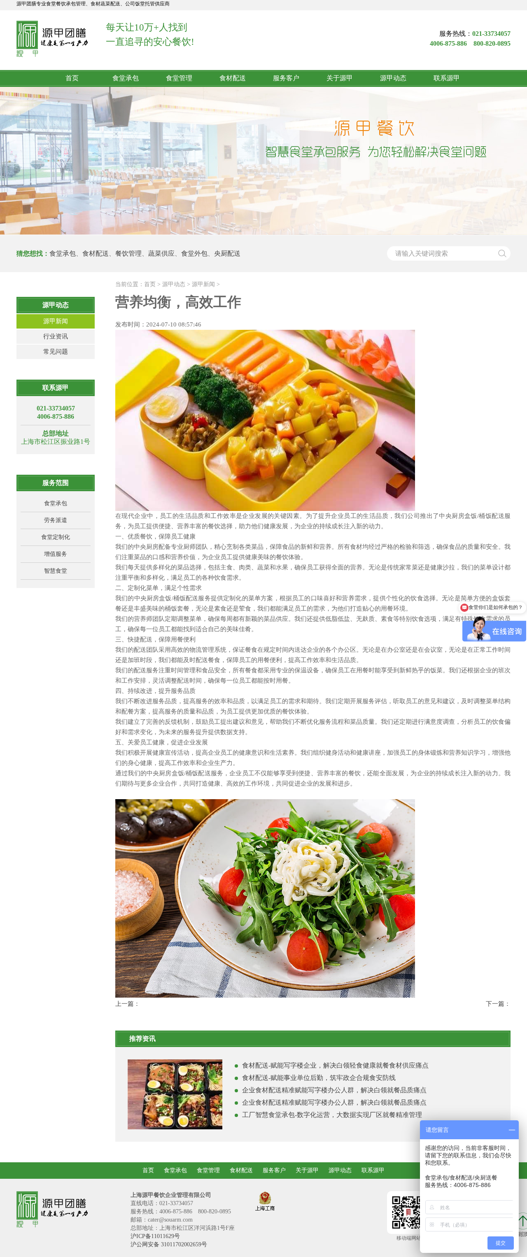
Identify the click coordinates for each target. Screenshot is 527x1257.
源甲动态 (393, 78)
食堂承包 (125, 78)
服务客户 (286, 78)
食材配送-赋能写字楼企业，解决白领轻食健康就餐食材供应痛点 (335, 1065)
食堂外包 (194, 253)
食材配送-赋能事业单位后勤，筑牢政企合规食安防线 (319, 1077)
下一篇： (498, 1003)
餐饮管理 (128, 253)
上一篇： (127, 1003)
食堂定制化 (55, 537)
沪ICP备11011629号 (155, 1236)
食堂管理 (179, 78)
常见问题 (55, 351)
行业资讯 (55, 336)
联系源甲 (447, 78)
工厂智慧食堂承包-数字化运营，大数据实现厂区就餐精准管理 (332, 1114)
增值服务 (55, 554)
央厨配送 (227, 253)
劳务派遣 (55, 520)
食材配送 (232, 78)
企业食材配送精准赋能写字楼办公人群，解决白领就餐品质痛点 (334, 1090)
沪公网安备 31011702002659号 (169, 1244)
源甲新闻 (55, 321)
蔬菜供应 (161, 253)
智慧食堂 (55, 571)
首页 (72, 78)
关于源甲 (339, 78)
